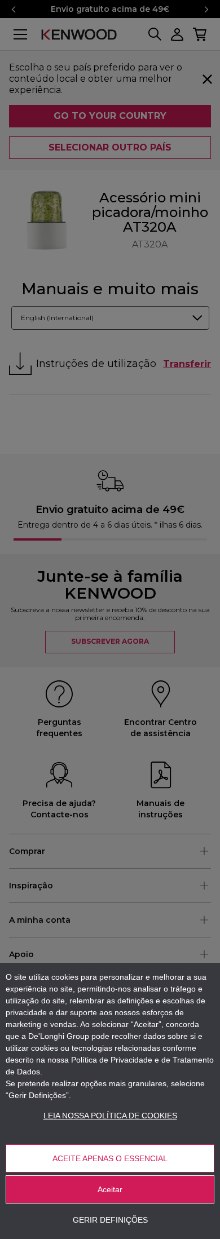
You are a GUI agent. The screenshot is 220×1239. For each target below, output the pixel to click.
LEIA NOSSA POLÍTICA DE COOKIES (110, 1115)
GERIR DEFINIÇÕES (110, 1219)
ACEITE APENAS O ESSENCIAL (110, 1158)
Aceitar (110, 1189)
